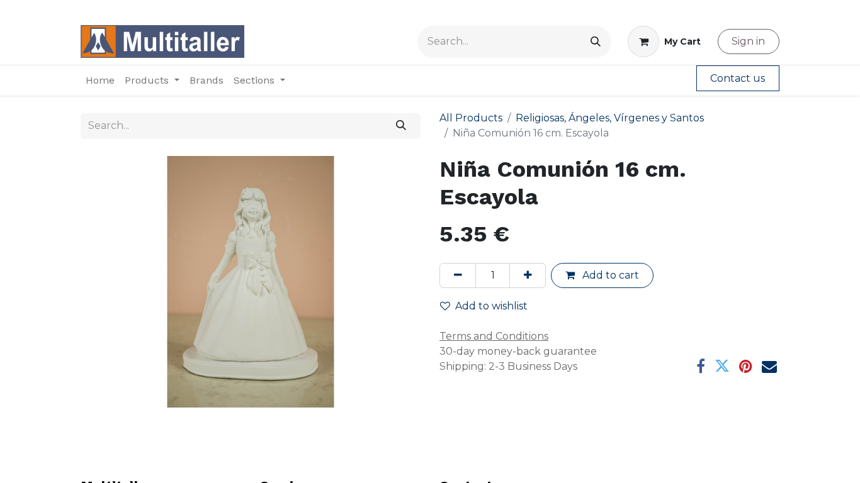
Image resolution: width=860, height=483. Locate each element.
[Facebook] (700, 366)
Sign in (748, 41)
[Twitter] (722, 366)
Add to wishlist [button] (491, 306)
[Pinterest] (745, 366)
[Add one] (527, 275)
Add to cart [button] (609, 275)
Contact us (737, 78)
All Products (470, 118)
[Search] (595, 42)
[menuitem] (100, 80)
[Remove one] (457, 275)
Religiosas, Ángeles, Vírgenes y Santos (610, 118)
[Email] (769, 366)
